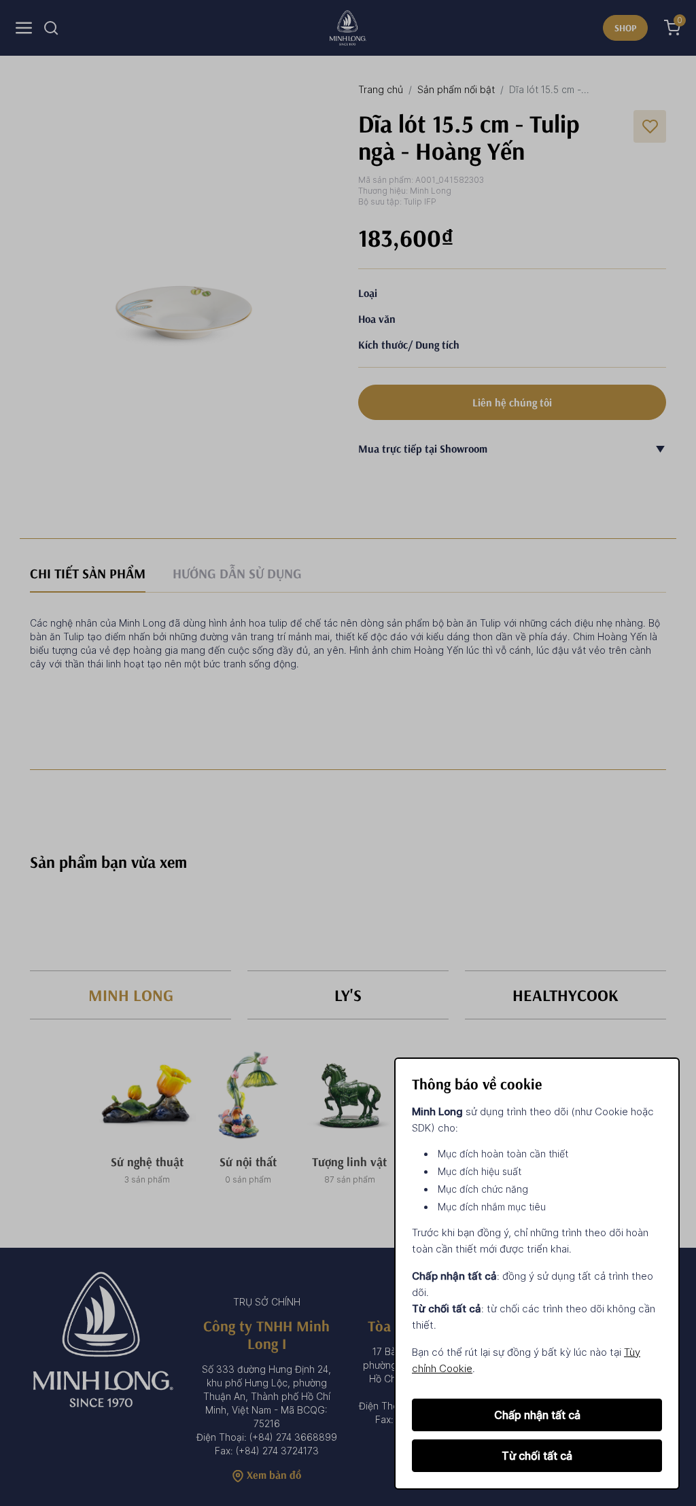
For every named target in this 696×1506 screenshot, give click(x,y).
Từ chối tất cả (537, 1456)
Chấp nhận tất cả (537, 1415)
